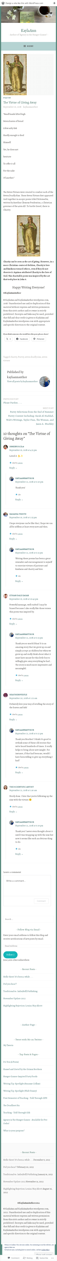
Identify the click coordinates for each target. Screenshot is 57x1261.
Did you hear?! (10, 984)
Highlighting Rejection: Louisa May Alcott (22, 1005)
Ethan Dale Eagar (19, 595)
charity (14, 356)
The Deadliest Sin (11, 1105)
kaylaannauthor (30, 106)
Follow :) (10, 954)
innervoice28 (16, 446)
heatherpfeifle (18, 694)
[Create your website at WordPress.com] (28, 3)
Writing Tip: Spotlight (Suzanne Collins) (21, 1083)
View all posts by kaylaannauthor (22, 381)
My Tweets (8, 1045)
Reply (12, 467)
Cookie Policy (45, 1250)
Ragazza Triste (17, 514)
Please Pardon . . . (12, 401)
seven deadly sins (33, 356)
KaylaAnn (28, 30)
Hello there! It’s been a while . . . (18, 976)
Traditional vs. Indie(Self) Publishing (20, 991)
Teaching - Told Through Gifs (16, 1112)
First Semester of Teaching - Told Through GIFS (25, 1098)
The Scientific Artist (21, 786)
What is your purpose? (14, 1130)
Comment (41, 901)
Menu (30, 46)
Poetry (7, 98)
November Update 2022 (14, 998)
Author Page (28, 1024)
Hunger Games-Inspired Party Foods (20, 1076)
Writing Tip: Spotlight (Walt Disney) (20, 1090)
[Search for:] (28, 919)
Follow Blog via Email (28, 929)
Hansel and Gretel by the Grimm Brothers (22, 1069)
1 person (20, 463)
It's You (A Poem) (11, 1061)
